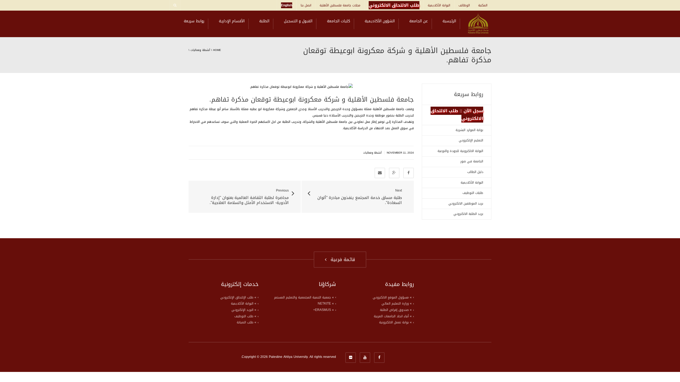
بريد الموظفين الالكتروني (465, 203)
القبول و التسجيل (298, 21)
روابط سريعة (194, 21)
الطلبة (264, 21)
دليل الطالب (475, 172)
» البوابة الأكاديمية (243, 303)
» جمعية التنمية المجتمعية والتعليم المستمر (304, 297)
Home (217, 50)
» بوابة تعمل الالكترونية (395, 322)
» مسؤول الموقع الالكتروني (392, 297)
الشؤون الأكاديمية (380, 21)
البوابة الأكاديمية (439, 5)
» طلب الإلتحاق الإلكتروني (238, 297)
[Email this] (380, 173)
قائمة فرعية (341, 259)
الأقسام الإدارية (232, 21)
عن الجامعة (418, 21)
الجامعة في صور (471, 161)
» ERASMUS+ (323, 310)
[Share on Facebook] (408, 173)
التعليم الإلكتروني (471, 140)
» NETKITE (326, 303)
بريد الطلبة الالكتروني (468, 214)
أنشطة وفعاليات (200, 50)
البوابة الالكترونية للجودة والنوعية (460, 151)
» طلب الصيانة (246, 322)
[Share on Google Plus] (394, 173)
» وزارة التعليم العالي (396, 303)
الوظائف (464, 5)
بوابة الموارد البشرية (469, 130)
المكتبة (482, 5)
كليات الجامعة (338, 21)
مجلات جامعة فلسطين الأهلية (340, 5)
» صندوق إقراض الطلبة (396, 310)
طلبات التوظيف (472, 193)
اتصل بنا (306, 5)
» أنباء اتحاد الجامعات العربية (393, 316)
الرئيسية (449, 21)
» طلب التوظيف (245, 316)
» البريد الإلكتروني (243, 310)
